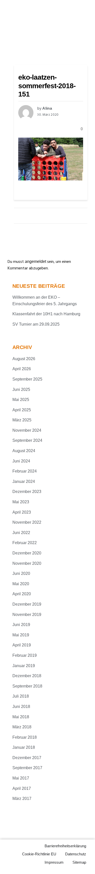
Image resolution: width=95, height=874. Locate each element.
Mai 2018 (20, 717)
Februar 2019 (24, 655)
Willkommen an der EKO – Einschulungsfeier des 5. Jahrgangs (44, 300)
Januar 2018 (23, 747)
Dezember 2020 (26, 553)
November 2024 (26, 430)
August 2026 (23, 359)
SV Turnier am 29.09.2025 (36, 324)
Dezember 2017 (26, 758)
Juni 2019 (21, 624)
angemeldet (35, 261)
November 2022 (26, 522)
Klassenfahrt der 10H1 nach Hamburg (46, 314)
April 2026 (21, 369)
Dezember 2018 (26, 676)
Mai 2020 (20, 584)
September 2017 (27, 768)
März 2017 (21, 798)
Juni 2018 (21, 706)
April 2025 (21, 410)
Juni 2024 (21, 461)
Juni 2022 (21, 532)
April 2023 (21, 512)
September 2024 (27, 440)
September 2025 (27, 379)
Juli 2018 (20, 696)
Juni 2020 (21, 573)
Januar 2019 (23, 666)
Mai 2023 (20, 502)
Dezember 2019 (26, 604)
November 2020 (26, 563)
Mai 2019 (20, 635)
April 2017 (21, 788)
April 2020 (21, 594)
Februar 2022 (24, 543)
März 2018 (21, 727)
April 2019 (21, 645)
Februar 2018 (24, 737)
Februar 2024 (24, 471)
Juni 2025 (21, 389)
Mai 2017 (20, 778)
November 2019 (26, 614)
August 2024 (23, 451)
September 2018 (27, 686)
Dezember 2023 (26, 491)
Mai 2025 (20, 399)
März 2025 (21, 420)
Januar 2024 (23, 481)
